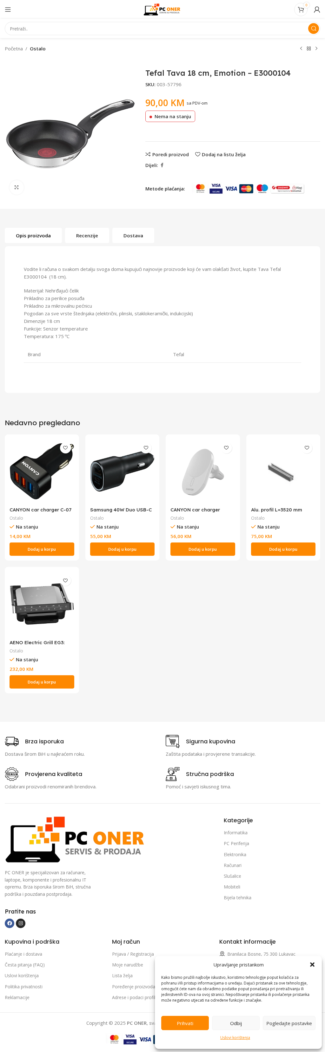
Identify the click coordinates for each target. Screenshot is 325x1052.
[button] (312, 964)
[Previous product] (301, 49)
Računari (233, 865)
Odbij (236, 1023)
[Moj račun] (317, 9)
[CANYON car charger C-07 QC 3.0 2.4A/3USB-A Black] (42, 471)
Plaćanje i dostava (23, 954)
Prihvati (185, 1023)
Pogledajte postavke (289, 1023)
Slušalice (232, 876)
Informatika (236, 833)
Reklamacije (17, 997)
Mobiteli (232, 887)
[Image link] (77, 839)
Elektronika (235, 854)
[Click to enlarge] (17, 187)
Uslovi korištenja (235, 1037)
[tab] (33, 235)
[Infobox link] (34, 741)
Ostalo (38, 48)
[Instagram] (20, 923)
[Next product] (316, 49)
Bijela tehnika (237, 898)
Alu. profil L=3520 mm (276, 510)
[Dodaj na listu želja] (65, 447)
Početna (14, 48)
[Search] (313, 28)
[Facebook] (9, 923)
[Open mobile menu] (8, 9)
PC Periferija (236, 843)
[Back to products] (309, 49)
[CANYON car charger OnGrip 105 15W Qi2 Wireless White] (202, 471)
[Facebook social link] (162, 165)
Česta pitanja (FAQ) (25, 965)
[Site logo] (162, 9)
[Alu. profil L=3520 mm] (283, 471)
